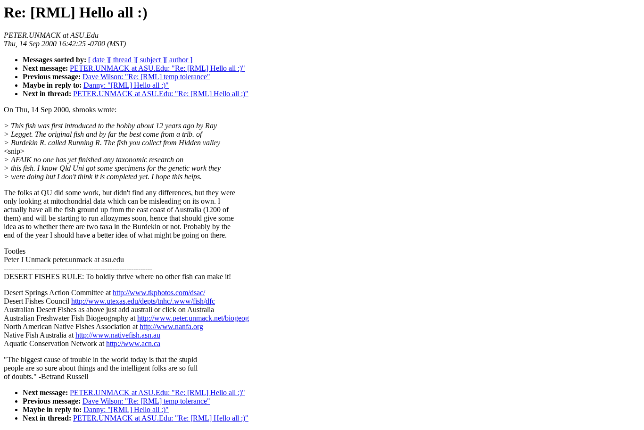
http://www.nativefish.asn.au (117, 335)
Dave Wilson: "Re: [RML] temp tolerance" (146, 77)
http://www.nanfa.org (171, 326)
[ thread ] (122, 60)
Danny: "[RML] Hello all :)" (126, 85)
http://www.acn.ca (133, 343)
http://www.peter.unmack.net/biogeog (193, 318)
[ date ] (98, 60)
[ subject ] (150, 60)
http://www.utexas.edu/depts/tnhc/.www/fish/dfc (143, 301)
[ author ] (178, 60)
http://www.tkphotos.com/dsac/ (159, 293)
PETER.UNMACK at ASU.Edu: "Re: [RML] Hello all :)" (157, 68)
